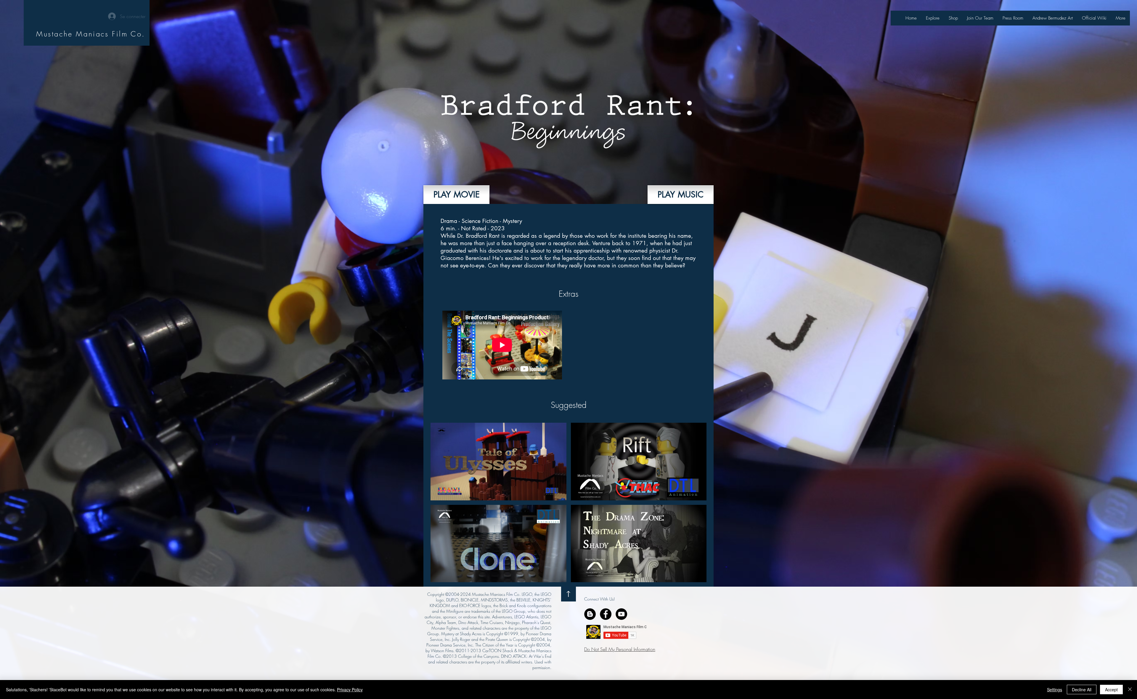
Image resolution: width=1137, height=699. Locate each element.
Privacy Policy (350, 689)
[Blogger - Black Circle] (590, 614)
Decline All (1081, 689)
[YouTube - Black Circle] (621, 614)
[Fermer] (1129, 689)
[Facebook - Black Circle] (605, 614)
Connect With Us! (599, 599)
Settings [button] (1054, 689)
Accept (1111, 689)
